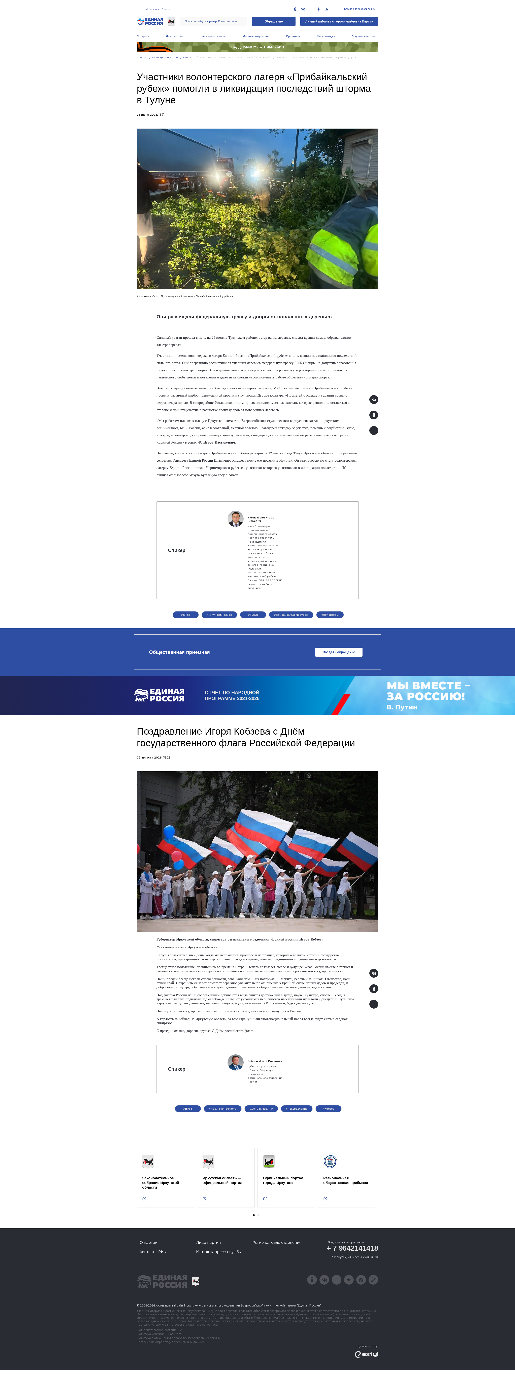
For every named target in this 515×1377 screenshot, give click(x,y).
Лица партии (174, 36)
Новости (189, 57)
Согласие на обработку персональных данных (170, 1342)
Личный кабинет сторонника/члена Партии (339, 21)
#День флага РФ (261, 1108)
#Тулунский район (219, 614)
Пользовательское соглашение (159, 1330)
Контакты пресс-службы (219, 1252)
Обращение (274, 21)
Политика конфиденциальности (160, 1334)
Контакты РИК (153, 1252)
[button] (254, 1215)
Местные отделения (256, 36)
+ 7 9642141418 (352, 1248)
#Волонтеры (330, 614)
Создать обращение (339, 652)
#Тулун (253, 614)
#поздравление (296, 1108)
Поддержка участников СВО (257, 47)
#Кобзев (328, 1108)
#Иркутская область (223, 1108)
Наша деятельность (213, 36)
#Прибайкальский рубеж (291, 614)
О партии (143, 36)
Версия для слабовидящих (359, 9)
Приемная (293, 36)
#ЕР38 (185, 614)
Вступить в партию (364, 36)
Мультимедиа (326, 36)
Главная (142, 57)
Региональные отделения (277, 1242)
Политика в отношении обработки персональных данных (178, 1338)
